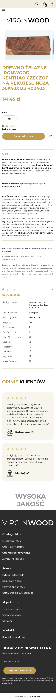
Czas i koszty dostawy (13, 547)
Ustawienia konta (11, 615)
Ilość (4, 112)
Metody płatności (11, 541)
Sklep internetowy (27, 696)
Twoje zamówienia (12, 609)
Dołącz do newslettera (19, 670)
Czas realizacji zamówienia (16, 553)
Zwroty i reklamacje (13, 559)
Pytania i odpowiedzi (13, 575)
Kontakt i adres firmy (13, 637)
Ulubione (7, 621)
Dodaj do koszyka (24, 136)
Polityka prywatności (13, 587)
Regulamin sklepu (12, 581)
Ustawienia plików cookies (16, 593)
